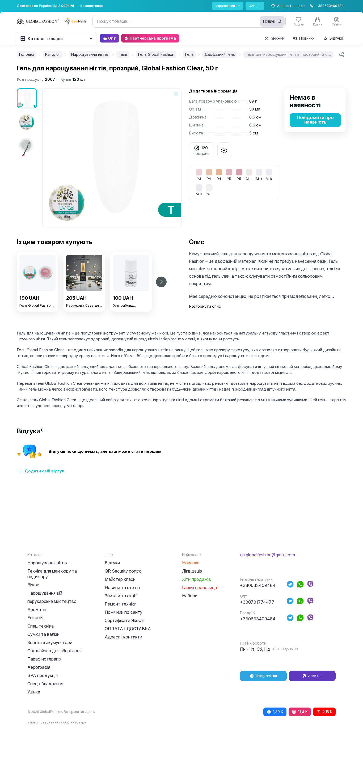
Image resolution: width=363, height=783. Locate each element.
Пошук (269, 21)
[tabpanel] (181, 462)
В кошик (37, 321)
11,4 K (303, 711)
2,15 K (327, 711)
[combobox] (189, 21)
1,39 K (278, 711)
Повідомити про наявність (315, 120)
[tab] (30, 431)
